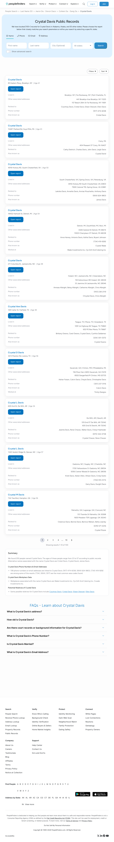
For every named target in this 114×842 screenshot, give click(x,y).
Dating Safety (64, 729)
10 (66, 540)
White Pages (91, 714)
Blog (7, 757)
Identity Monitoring (67, 714)
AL (27, 798)
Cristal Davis (67, 592)
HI (60, 798)
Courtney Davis (55, 592)
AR (30, 798)
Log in (92, 4)
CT (45, 798)
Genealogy (90, 726)
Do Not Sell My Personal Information (57, 825)
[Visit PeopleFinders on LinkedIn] (101, 836)
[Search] (84, 4)
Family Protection (66, 726)
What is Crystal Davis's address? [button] (24, 611)
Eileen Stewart (79, 592)
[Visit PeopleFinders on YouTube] (107, 836)
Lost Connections (93, 718)
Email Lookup (11, 726)
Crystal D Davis (16, 352)
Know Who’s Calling (40, 714)
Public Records (11, 733)
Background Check (40, 718)
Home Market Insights (41, 729)
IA (63, 798)
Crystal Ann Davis (17, 306)
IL (69, 798)
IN (23, 804)
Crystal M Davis (16, 494)
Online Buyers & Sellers (41, 726)
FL (53, 798)
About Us (9, 745)
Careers (8, 749)
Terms (7, 765)
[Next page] (71, 540)
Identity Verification (40, 722)
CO (41, 798)
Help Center (37, 745)
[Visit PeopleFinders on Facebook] (104, 836)
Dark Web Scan (65, 718)
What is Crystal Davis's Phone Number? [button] (28, 636)
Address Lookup (12, 722)
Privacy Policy (11, 769)
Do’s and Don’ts (38, 753)
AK (23, 798)
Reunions (89, 722)
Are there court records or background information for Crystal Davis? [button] (44, 627)
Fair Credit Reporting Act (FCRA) (58, 818)
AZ (34, 798)
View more (29, 804)
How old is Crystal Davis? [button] (20, 619)
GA (56, 798)
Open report (16, 89)
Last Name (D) (26, 11)
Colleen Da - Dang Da (68, 11)
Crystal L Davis (15, 402)
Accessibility (9, 836)
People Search (11, 11)
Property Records (12, 729)
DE (49, 798)
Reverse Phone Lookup (15, 718)
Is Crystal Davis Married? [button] (20, 644)
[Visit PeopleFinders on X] (98, 836)
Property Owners (93, 729)
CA (38, 798)
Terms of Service (72, 821)
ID (66, 798)
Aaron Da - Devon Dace (46, 11)
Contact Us (37, 749)
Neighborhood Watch (68, 722)
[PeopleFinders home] (15, 4)
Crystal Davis (15, 79)
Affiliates (9, 761)
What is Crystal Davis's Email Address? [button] (28, 652)
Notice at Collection (13, 772)
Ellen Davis (90, 592)
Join (104, 4)
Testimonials (10, 753)
